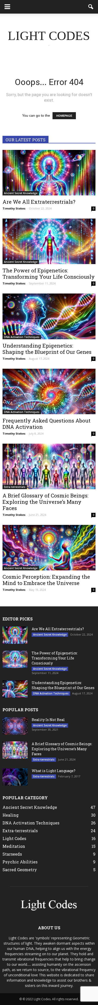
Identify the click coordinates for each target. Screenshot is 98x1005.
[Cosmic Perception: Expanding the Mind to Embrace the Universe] (49, 547)
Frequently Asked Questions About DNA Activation (46, 423)
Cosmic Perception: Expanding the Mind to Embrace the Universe (46, 580)
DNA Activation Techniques (21, 337)
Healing (11, 815)
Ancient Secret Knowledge (20, 193)
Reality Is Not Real (48, 719)
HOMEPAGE (64, 115)
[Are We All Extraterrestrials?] (49, 172)
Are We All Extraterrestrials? (39, 201)
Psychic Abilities (20, 861)
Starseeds (12, 854)
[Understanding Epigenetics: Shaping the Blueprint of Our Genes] (49, 316)
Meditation (14, 846)
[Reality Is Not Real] (15, 726)
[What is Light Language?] (15, 777)
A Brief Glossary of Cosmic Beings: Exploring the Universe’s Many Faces (45, 502)
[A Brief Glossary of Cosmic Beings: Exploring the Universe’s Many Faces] (49, 466)
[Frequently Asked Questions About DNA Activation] (49, 391)
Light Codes (14, 838)
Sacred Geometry (20, 869)
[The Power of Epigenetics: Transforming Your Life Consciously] (49, 241)
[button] (91, 7)
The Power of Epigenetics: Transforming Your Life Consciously (49, 273)
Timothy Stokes (14, 208)
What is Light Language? (53, 770)
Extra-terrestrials (14, 487)
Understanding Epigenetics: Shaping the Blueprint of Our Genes (47, 348)
